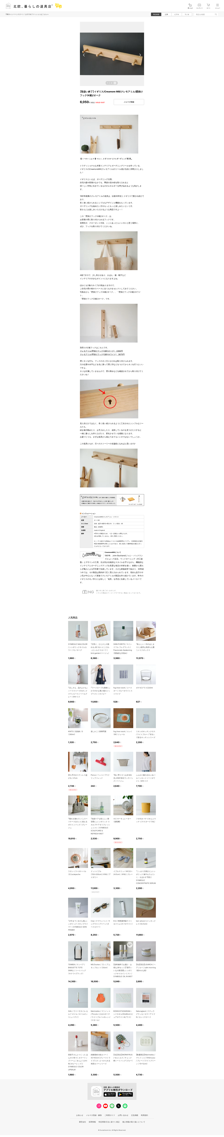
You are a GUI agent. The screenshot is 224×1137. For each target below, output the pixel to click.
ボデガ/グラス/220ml (144, 688)
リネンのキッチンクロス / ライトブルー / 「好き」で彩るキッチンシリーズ (145, 734)
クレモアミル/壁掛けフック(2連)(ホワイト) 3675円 (102, 354)
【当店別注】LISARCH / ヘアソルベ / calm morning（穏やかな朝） (146, 967)
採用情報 (92, 1122)
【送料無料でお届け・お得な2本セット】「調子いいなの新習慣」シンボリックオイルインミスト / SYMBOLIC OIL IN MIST (123, 970)
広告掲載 (134, 1115)
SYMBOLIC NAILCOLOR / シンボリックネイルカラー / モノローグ (77, 647)
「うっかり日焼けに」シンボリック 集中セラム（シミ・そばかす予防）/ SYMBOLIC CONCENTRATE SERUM (146, 877)
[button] (83, 55)
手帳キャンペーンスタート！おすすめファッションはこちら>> (27, 14)
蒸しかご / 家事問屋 (98, 731)
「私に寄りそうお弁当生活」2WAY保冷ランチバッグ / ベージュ (123, 778)
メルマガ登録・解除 (94, 1115)
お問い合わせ (123, 1115)
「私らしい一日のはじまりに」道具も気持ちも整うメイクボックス (145, 647)
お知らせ (79, 1115)
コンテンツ (199, 8)
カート (208, 8)
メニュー (217, 8)
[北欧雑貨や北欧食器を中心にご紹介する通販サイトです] (33, 6)
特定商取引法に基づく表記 (109, 1122)
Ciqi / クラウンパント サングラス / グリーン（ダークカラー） (100, 924)
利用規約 (144, 1115)
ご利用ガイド (110, 1115)
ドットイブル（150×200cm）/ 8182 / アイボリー (101, 874)
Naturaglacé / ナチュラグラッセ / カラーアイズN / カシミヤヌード (145, 1014)
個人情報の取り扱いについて (133, 1122)
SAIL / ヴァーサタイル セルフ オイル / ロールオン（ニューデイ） (78, 1014)
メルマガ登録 (129, 102)
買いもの (190, 8)
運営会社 (82, 1122)
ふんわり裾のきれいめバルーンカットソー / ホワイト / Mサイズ (145, 778)
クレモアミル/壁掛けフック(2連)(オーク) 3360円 (101, 351)
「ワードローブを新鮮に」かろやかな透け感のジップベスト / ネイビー (100, 691)
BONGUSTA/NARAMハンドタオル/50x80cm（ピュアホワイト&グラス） (123, 1014)
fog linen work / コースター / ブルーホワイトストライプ (122, 691)
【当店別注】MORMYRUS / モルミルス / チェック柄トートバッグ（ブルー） (123, 1058)
